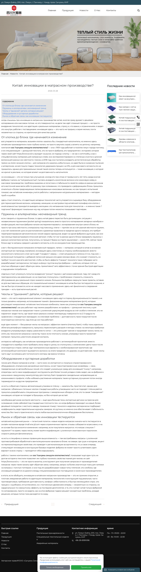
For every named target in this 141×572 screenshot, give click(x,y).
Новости (14, 74)
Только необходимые (54, 567)
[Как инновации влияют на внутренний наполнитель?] (111, 97)
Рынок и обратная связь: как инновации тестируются (27, 116)
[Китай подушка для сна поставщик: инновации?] (111, 119)
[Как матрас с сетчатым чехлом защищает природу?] (111, 108)
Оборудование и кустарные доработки (20, 114)
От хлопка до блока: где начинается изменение (24, 106)
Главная (4, 74)
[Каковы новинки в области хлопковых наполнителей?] (111, 140)
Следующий (95, 504)
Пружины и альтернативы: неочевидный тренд (24, 108)
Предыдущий (11, 504)
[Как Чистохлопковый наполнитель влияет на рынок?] (111, 151)
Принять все (86, 567)
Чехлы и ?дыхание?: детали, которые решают (23, 111)
